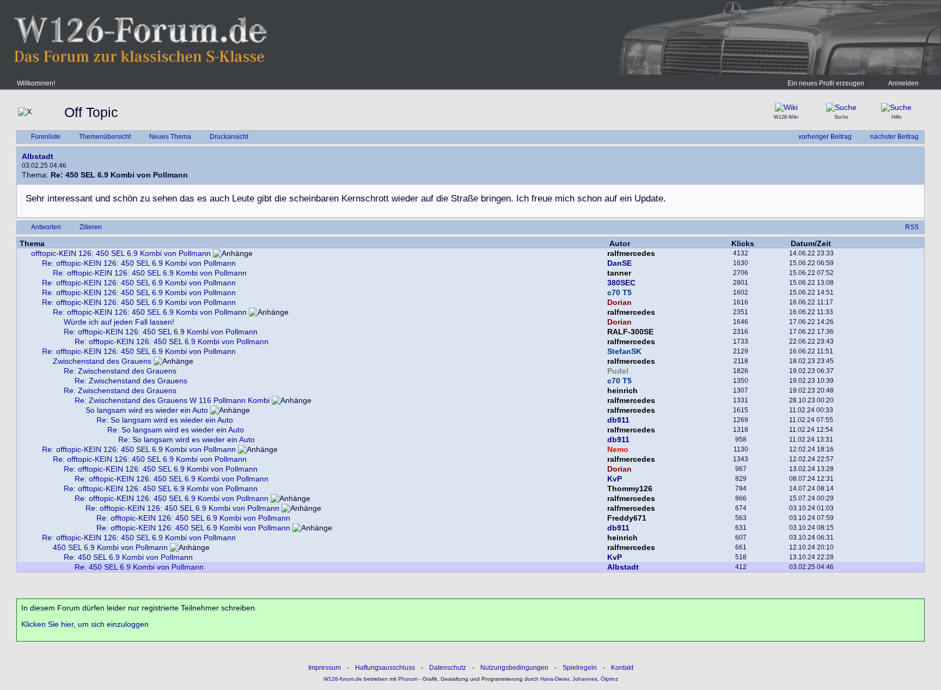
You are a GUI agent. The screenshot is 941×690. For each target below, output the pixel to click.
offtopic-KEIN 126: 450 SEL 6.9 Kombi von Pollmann (121, 253)
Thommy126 (629, 488)
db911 (618, 420)
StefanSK (624, 351)
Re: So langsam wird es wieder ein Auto (164, 420)
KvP (614, 478)
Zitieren (91, 227)
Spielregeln (580, 667)
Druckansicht (229, 136)
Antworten (46, 227)
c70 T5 (619, 292)
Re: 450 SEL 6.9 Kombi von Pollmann (128, 557)
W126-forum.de (342, 679)
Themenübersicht (105, 136)
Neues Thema (170, 136)
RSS (912, 227)
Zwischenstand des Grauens (102, 361)
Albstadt (37, 156)
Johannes (584, 679)
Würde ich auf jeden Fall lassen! (119, 321)
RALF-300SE (630, 331)
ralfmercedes (631, 253)
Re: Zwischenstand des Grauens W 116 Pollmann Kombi (172, 400)
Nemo (617, 449)
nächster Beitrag (894, 136)
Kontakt (622, 667)
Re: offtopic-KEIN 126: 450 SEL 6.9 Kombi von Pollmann (139, 263)
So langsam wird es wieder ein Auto (146, 410)
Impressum (324, 667)
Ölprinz (609, 679)
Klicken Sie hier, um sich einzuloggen (85, 624)
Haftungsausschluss (385, 667)
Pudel (617, 371)
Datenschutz (447, 667)
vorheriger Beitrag (825, 136)
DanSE (619, 263)
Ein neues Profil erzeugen (825, 83)
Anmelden (903, 83)
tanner (619, 272)
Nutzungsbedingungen (514, 667)
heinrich (622, 390)
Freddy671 (626, 518)
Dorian (619, 302)
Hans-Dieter (554, 679)
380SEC (621, 282)
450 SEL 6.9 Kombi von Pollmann (110, 547)
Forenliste (45, 136)
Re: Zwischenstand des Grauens (120, 371)
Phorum (407, 679)
